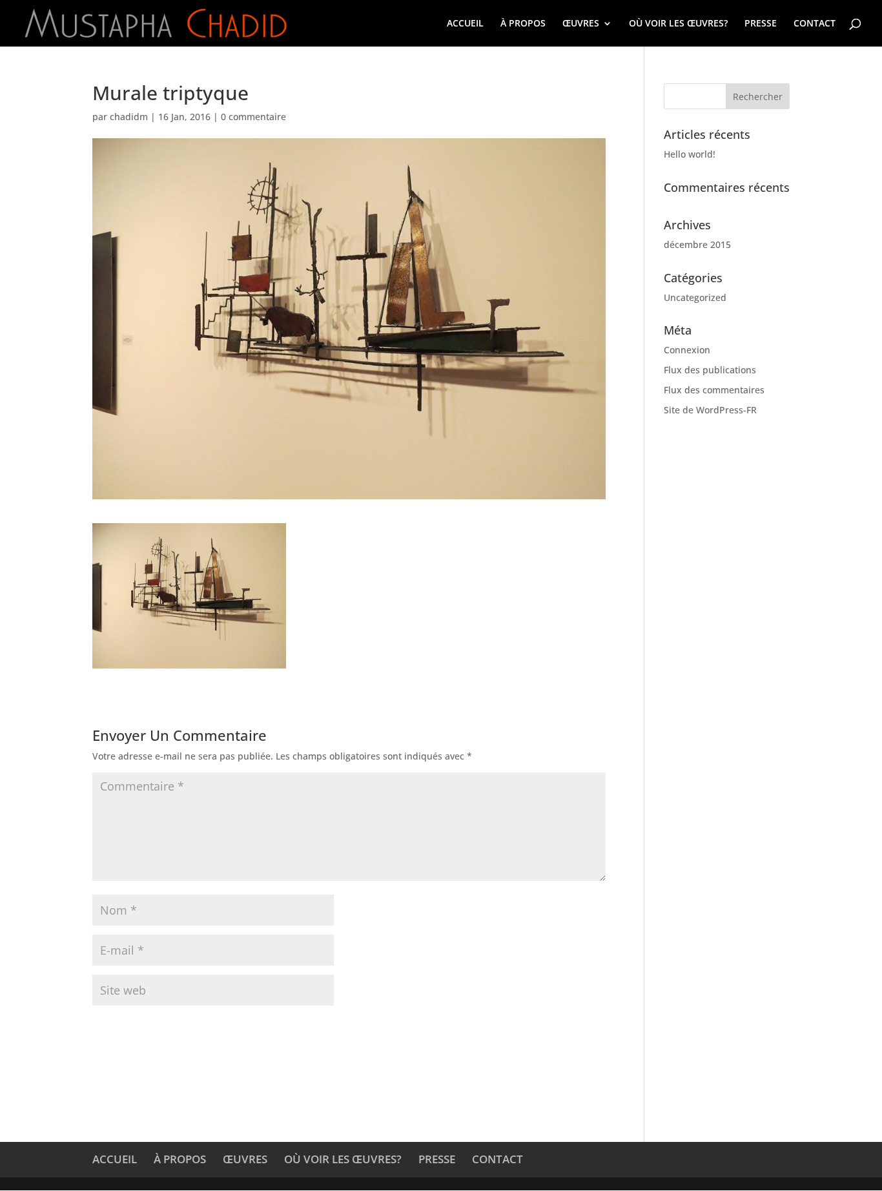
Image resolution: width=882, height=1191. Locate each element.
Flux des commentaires (714, 390)
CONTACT (815, 24)
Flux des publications (710, 370)
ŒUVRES (580, 24)
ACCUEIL (465, 24)
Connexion (687, 350)
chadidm (129, 116)
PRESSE (760, 24)
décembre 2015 (697, 244)
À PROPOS (523, 24)
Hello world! (689, 154)
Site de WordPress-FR (710, 410)
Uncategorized (695, 297)
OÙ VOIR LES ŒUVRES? (678, 24)
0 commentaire (253, 116)
